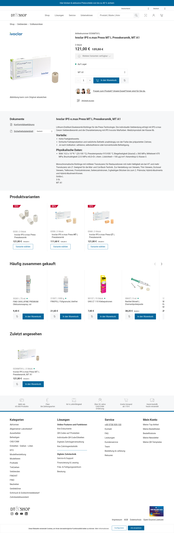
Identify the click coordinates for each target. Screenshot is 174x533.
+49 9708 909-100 (113, 424)
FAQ (106, 433)
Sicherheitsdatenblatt (23, 131)
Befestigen (14, 437)
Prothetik (14, 463)
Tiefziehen (14, 467)
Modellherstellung (18, 454)
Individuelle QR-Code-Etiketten (70, 437)
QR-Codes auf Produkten (68, 433)
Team (107, 446)
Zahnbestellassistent (19, 497)
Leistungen (110, 437)
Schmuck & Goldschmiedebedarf (25, 493)
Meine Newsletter (151, 437)
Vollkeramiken (36, 24)
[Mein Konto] (154, 15)
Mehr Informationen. (102, 529)
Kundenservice (111, 442)
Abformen (14, 424)
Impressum (117, 519)
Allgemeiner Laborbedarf (21, 429)
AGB (126, 519)
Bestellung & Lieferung (115, 451)
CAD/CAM (14, 441)
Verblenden (22, 24)
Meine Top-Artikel (151, 424)
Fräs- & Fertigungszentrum (69, 467)
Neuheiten (14, 484)
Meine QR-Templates (152, 442)
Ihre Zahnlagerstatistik (67, 446)
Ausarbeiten (15, 433)
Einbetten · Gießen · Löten (21, 446)
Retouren (109, 455)
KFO (12, 450)
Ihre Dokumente (64, 429)
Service (72, 15)
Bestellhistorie (149, 433)
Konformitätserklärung (24, 124)
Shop (47, 15)
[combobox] (135, 8)
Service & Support (65, 458)
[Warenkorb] (162, 15)
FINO (12, 480)
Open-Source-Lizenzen (153, 519)
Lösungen (59, 15)
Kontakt (108, 429)
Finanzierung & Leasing (68, 462)
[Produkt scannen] (146, 15)
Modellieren (15, 458)
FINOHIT (14, 476)
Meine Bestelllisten (151, 429)
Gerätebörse (15, 488)
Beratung (61, 471)
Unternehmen (87, 15)
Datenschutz (135, 519)
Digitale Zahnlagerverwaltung (70, 442)
